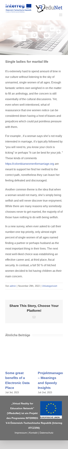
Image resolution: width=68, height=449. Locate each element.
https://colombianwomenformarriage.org (29, 163)
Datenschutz (46, 432)
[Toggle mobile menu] (61, 15)
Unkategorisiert (49, 286)
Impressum (21, 432)
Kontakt (33, 432)
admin (13, 286)
